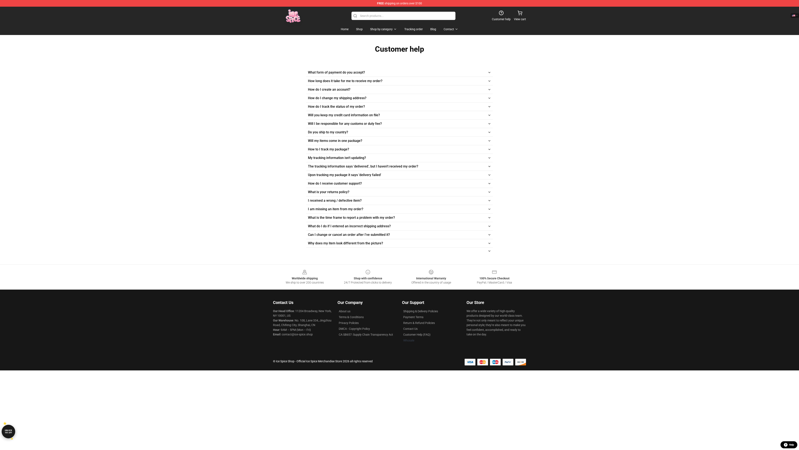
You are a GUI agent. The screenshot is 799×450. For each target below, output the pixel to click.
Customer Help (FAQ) (417, 334)
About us (344, 311)
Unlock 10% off (8, 431)
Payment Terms (413, 317)
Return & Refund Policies (419, 323)
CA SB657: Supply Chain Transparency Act (366, 334)
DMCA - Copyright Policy (354, 328)
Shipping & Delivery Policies (420, 311)
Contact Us (410, 328)
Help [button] (791, 444)
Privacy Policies (349, 323)
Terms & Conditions (351, 317)
